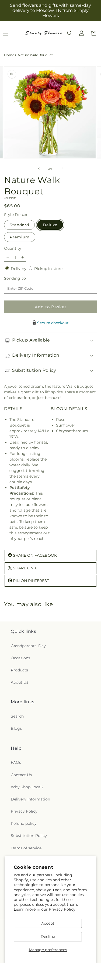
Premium (20, 237)
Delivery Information (30, 799)
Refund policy (24, 823)
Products (19, 670)
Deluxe (50, 224)
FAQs (16, 762)
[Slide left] (39, 168)
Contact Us (21, 774)
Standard (19, 224)
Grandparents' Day (28, 645)
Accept (47, 923)
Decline (48, 936)
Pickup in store (48, 268)
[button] (70, 33)
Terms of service (26, 848)
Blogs (16, 728)
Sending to (23, 278)
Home (9, 55)
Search (17, 716)
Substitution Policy (29, 835)
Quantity (12, 248)
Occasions (20, 657)
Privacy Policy (62, 909)
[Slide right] (62, 168)
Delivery (19, 268)
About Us (19, 682)
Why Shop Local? (27, 787)
